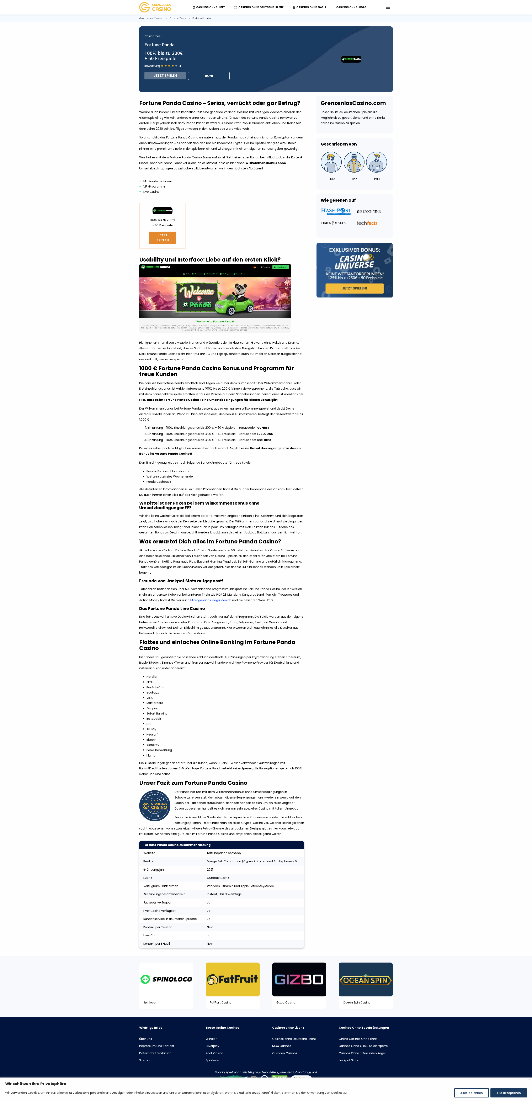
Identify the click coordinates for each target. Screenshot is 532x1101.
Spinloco (149, 1003)
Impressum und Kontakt (156, 1046)
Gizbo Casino (285, 1003)
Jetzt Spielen (165, 75)
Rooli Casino (214, 1053)
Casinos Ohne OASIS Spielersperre (363, 1046)
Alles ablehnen (471, 1093)
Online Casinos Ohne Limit (358, 1039)
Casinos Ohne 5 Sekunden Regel (362, 1053)
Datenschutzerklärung (155, 1053)
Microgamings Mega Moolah (210, 600)
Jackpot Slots (348, 1060)
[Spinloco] (166, 979)
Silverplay (212, 1046)
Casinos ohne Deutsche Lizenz (294, 1039)
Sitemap (145, 1060)
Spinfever (212, 1060)
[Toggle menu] (388, 7)
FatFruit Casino (221, 1003)
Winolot (211, 1039)
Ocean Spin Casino (357, 1003)
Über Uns (145, 1039)
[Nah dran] (529, 1079)
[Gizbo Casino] (299, 979)
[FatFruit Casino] (233, 979)
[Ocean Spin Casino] (366, 979)
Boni (209, 75)
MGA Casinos (281, 1046)
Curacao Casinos (284, 1053)
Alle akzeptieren (508, 1093)
